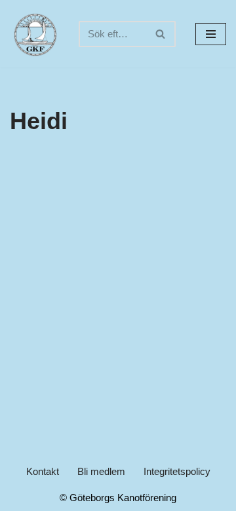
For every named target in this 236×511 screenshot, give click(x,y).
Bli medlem (101, 471)
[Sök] (161, 34)
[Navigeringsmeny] (210, 34)
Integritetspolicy (177, 471)
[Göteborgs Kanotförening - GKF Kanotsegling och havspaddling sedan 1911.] (34, 33)
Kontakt (42, 471)
